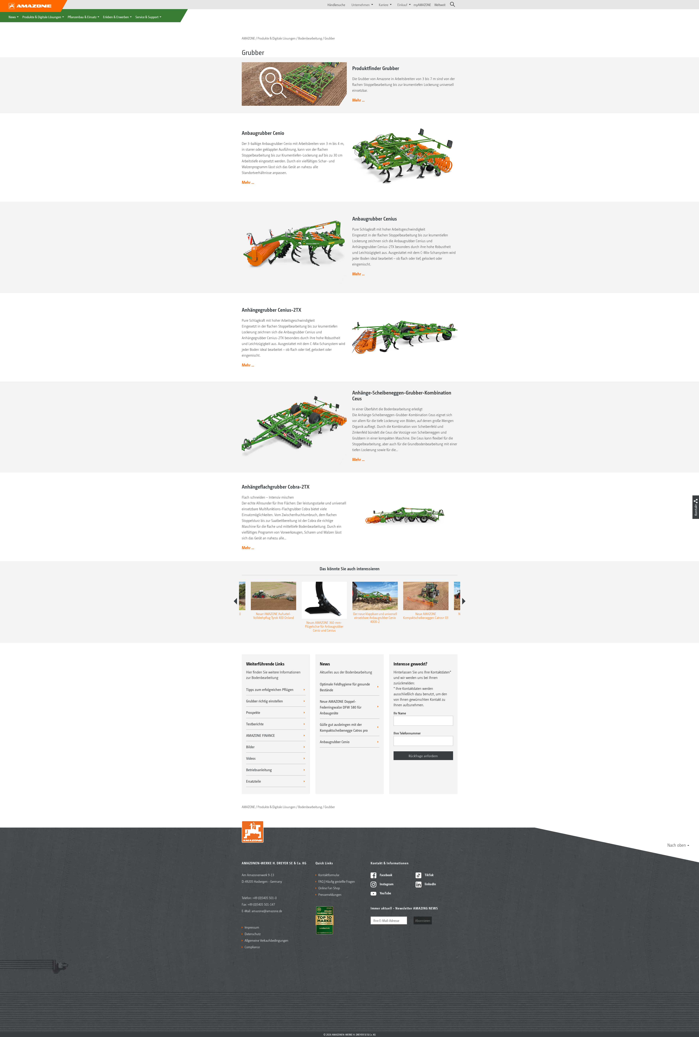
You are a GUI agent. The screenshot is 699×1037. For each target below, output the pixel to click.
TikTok (429, 874)
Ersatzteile (253, 781)
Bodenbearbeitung (310, 38)
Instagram (386, 883)
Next (464, 601)
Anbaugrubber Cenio (335, 741)
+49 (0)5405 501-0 (264, 897)
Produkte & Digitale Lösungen (41, 16)
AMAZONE (248, 38)
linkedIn (430, 883)
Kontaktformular (328, 874)
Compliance (252, 946)
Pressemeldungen (329, 894)
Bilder (250, 747)
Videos (251, 758)
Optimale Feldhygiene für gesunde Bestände (345, 687)
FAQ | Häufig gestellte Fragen (336, 881)
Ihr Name (400, 713)
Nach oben (676, 845)
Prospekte (253, 712)
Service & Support (147, 16)
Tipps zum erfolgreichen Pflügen (269, 689)
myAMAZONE (422, 4)
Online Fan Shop (329, 887)
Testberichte (255, 724)
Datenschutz (253, 933)
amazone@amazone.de (267, 910)
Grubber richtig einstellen (264, 701)
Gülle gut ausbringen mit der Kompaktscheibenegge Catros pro (344, 727)
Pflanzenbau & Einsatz (82, 16)
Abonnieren (422, 920)
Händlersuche (336, 4)
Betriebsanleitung (259, 770)
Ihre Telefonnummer (407, 733)
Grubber (330, 38)
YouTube (385, 893)
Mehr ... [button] (358, 100)
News (12, 16)
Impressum (252, 927)
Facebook (385, 874)
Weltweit (439, 4)
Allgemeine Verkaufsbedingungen (266, 940)
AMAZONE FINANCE (260, 735)
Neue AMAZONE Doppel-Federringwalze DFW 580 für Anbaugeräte (340, 707)
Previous (235, 601)
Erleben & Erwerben (116, 16)
